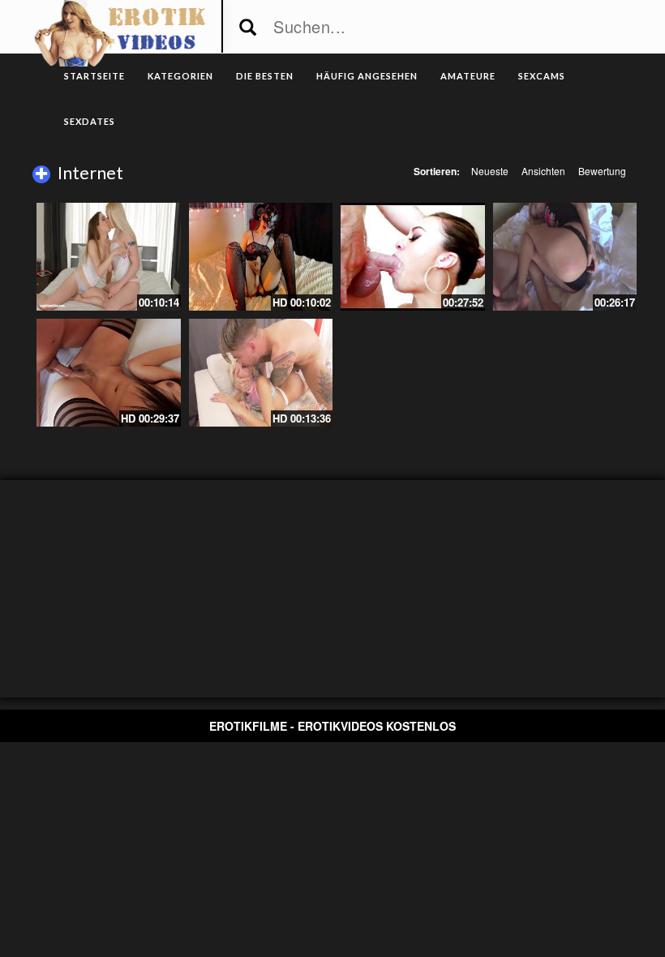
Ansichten (543, 171)
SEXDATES (89, 121)
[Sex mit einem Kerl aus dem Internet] (108, 373)
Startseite (94, 76)
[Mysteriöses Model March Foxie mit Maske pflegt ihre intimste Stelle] (261, 257)
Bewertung (602, 171)
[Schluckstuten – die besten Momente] (413, 257)
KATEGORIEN (180, 76)
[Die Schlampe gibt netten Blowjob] (565, 257)
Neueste (489, 171)
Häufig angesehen (367, 76)
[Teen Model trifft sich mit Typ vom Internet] (261, 373)
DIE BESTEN (265, 76)
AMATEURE (468, 76)
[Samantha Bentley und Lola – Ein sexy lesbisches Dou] (108, 257)
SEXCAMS (541, 76)
